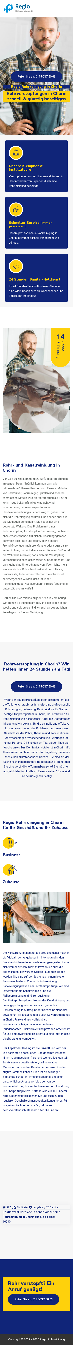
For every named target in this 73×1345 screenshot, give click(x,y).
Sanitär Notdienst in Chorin (47, 747)
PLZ (9, 1207)
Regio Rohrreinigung (52, 1339)
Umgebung (39, 1207)
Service (54, 1207)
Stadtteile (22, 1207)
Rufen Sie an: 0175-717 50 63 (36, 76)
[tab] (7, 1207)
